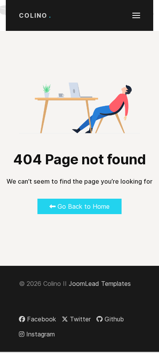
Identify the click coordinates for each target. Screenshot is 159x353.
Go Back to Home (83, 206)
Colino (35, 15)
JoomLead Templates (100, 283)
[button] (136, 15)
